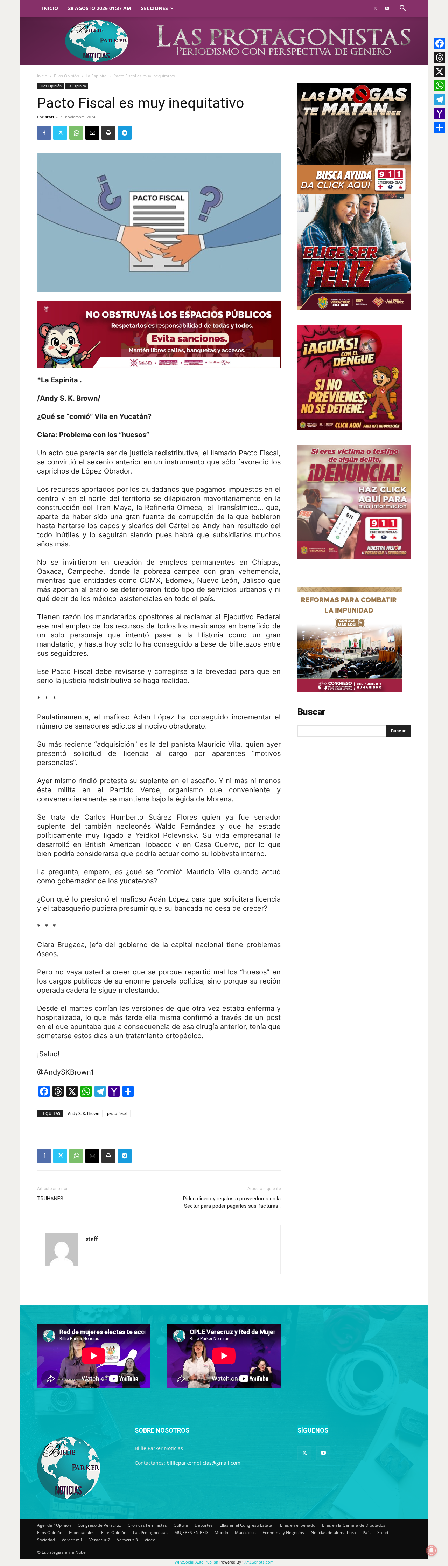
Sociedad (46, 1540)
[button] (402, 9)
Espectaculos (81, 1533)
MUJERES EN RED (191, 1533)
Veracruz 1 (72, 1540)
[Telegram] (125, 133)
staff (49, 116)
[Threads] (440, 57)
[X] (440, 71)
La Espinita (96, 76)
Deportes (204, 1525)
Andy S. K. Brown (83, 1113)
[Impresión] (108, 133)
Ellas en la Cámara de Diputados (353, 1525)
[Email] (92, 133)
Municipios (245, 1533)
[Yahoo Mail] (440, 113)
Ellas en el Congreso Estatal (246, 1525)
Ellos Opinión (66, 76)
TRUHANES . (51, 1198)
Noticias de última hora (333, 1533)
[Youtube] (387, 8)
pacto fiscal (117, 1113)
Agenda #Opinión (54, 1525)
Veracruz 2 (99, 1540)
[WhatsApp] (76, 133)
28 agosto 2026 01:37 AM (99, 8)
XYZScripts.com (259, 1562)
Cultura (181, 1525)
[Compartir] (440, 127)
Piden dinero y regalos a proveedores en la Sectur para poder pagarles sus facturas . (232, 1202)
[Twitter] (375, 8)
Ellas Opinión (113, 1533)
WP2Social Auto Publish (196, 1562)
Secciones (154, 8)
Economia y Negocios (283, 1533)
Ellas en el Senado (297, 1525)
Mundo (221, 1533)
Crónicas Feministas (147, 1525)
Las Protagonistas (150, 1533)
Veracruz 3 (127, 1540)
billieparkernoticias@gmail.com (203, 1463)
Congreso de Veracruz (99, 1525)
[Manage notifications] (431, 1550)
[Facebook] (44, 133)
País (367, 1533)
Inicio (50, 8)
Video (150, 1540)
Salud (382, 1533)
